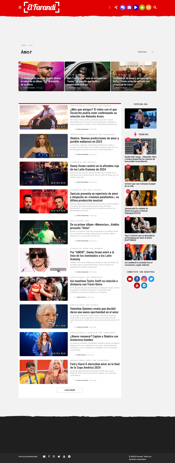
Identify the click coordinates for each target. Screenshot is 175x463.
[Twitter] (151, 279)
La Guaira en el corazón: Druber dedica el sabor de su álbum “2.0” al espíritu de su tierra (41, 81)
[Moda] (142, 7)
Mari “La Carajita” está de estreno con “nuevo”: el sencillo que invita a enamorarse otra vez (87, 81)
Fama (100, 106)
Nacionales (107, 106)
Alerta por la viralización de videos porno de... (30, 444)
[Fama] (129, 7)
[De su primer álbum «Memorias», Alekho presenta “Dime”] (44, 232)
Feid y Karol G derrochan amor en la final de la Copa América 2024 (95, 365)
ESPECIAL (86, 248)
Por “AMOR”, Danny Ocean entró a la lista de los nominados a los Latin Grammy (92, 255)
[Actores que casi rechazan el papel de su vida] (141, 173)
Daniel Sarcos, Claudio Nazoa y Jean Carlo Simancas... (149, 445)
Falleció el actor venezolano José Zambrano (102, 444)
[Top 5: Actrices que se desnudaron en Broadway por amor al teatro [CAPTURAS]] (141, 225)
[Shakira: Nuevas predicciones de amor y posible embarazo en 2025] (44, 146)
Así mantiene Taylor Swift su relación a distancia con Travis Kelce (94, 282)
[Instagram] (144, 279)
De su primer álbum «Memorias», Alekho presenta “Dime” (94, 226)
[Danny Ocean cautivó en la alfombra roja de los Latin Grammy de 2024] (44, 174)
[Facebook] (137, 279)
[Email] (130, 279)
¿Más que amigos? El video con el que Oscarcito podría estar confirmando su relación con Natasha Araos (93, 113)
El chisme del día (92, 106)
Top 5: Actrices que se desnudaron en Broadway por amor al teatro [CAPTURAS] (140, 237)
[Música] (136, 7)
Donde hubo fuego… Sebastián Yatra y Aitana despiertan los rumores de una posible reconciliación (140, 159)
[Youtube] (137, 285)
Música (90, 190)
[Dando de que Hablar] (123, 7)
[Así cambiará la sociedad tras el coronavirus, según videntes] (141, 252)
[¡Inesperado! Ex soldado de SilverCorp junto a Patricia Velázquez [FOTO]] (141, 198)
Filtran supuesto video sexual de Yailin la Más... (78, 444)
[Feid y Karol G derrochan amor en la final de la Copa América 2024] (44, 372)
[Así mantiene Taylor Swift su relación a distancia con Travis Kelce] (44, 289)
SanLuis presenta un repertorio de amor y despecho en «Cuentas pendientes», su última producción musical (94, 197)
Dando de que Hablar (77, 106)
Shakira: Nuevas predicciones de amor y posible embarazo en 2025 (94, 139)
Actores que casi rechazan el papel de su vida (140, 185)
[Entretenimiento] (148, 7)
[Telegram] (144, 285)
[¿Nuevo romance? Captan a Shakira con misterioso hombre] (44, 344)
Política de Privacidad (27, 457)
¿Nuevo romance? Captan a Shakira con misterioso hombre (94, 338)
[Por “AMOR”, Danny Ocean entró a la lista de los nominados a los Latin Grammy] (44, 260)
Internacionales (109, 134)
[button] (19, 7)
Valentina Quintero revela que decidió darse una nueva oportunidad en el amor (94, 310)
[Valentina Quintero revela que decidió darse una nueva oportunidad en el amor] (44, 316)
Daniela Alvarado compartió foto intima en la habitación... (126, 445)
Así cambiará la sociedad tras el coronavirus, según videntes (138, 263)
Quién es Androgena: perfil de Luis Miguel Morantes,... (54, 444)
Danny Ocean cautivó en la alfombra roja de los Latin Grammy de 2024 (94, 167)
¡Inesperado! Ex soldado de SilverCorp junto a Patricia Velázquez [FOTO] (136, 210)
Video (87, 221)
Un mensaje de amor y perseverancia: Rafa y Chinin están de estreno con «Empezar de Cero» (132, 81)
